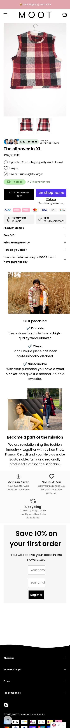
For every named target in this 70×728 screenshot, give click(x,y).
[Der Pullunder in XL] (26, 126)
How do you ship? (15, 250)
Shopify (40, 714)
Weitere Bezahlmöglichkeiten (51, 201)
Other (7, 681)
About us (9, 658)
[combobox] (58, 725)
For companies (12, 692)
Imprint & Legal (12, 669)
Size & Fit (10, 235)
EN (59, 725)
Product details (14, 228)
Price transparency (17, 242)
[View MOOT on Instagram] (6, 704)
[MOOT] (35, 15)
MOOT (15, 714)
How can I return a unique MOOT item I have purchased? (29, 259)
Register (36, 595)
